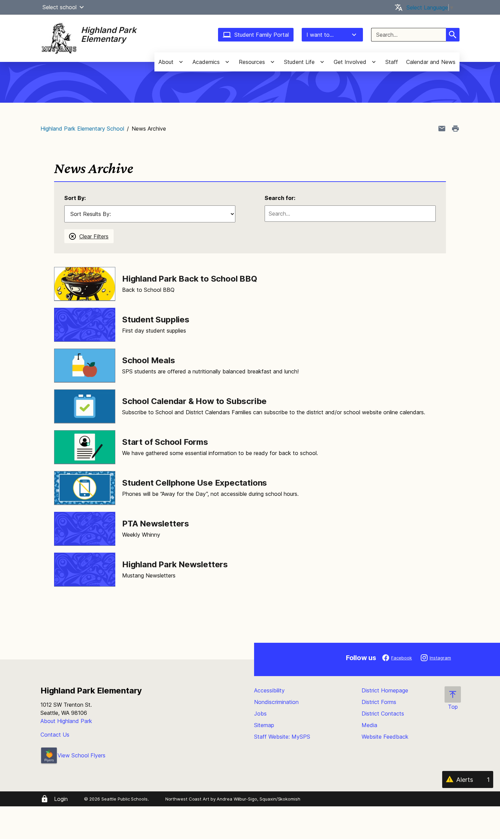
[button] (82, 7)
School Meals (148, 360)
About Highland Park (66, 721)
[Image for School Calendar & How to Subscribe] (84, 406)
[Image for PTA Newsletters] (84, 529)
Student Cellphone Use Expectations (194, 483)
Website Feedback (385, 736)
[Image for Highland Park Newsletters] (84, 570)
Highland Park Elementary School (82, 128)
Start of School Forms (165, 442)
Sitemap (264, 725)
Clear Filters (94, 236)
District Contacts (383, 713)
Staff (391, 61)
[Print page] (455, 128)
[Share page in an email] (442, 128)
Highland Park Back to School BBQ (189, 279)
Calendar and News (430, 61)
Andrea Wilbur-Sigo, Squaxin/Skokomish (258, 799)
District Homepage (385, 690)
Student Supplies (155, 319)
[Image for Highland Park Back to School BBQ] (84, 284)
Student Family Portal (261, 34)
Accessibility (269, 690)
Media (369, 725)
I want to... (320, 34)
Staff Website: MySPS (282, 736)
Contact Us (54, 734)
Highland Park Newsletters (175, 564)
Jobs (260, 713)
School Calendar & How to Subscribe (194, 401)
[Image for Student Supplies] (84, 325)
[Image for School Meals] (84, 366)
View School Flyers (81, 755)
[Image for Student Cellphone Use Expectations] (84, 488)
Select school (60, 7)
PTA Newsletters (155, 523)
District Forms (379, 702)
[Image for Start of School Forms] (84, 447)
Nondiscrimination (276, 702)
